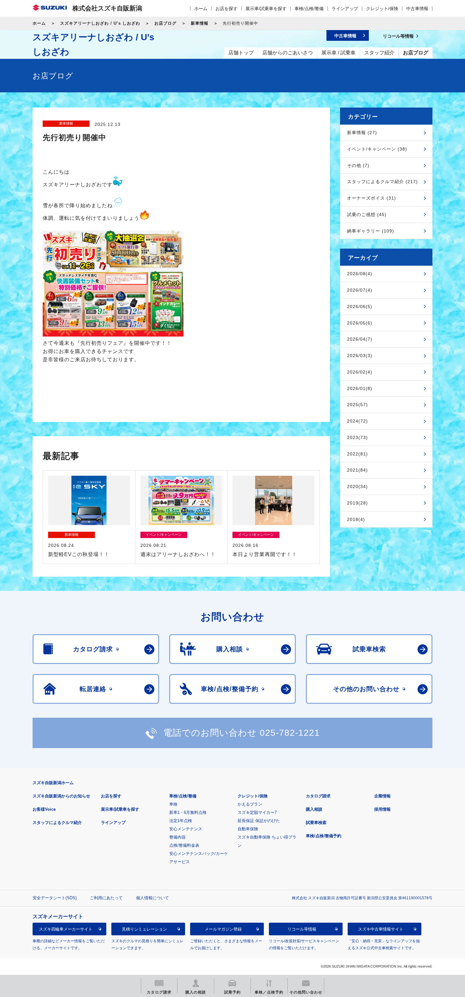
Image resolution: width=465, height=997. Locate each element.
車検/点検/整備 (309, 8)
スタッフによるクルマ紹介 (57, 822)
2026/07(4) (359, 290)
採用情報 (382, 809)
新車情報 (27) (362, 132)
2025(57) (357, 404)
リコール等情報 (302, 929)
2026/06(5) (359, 306)
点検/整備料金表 (184, 845)
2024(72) (357, 421)
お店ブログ (165, 23)
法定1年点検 (180, 820)
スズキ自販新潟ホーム (53, 782)
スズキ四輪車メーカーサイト (65, 929)
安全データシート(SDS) (55, 897)
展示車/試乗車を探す (266, 8)
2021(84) (357, 470)
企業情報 (382, 796)
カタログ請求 (318, 796)
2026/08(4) (359, 273)
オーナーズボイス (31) (371, 198)
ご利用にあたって (106, 897)
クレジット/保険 (382, 8)
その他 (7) (358, 165)
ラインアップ (345, 8)
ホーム (201, 8)
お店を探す (226, 8)
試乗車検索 (316, 822)
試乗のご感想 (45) (367, 214)
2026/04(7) (359, 339)
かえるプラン (250, 804)
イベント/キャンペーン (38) (377, 149)
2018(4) (356, 519)
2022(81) (357, 453)
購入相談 (314, 809)
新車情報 (199, 23)
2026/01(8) (359, 388)
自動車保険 (248, 829)
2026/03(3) (359, 355)
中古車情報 (417, 8)
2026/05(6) (359, 322)
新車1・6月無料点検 (188, 812)
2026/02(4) (359, 372)
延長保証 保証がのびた (259, 820)
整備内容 (177, 837)
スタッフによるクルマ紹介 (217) (382, 181)
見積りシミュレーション (144, 929)
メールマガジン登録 (223, 929)
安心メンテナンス (185, 829)
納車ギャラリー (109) (370, 230)
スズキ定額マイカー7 (257, 812)
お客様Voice (44, 809)
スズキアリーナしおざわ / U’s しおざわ (100, 23)
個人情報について (152, 897)
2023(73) (357, 437)
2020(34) (357, 486)
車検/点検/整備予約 (323, 835)
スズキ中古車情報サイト (380, 929)
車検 (173, 804)
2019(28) (357, 502)
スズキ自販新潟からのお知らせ (61, 796)
